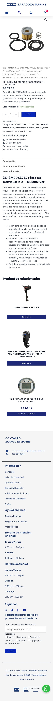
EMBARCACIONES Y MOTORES (22, 68)
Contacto (10, 471)
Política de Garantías (15, 498)
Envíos (8, 504)
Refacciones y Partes (24, 128)
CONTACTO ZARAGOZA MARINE (17, 439)
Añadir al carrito (28, 114)
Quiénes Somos (12, 482)
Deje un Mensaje (13, 516)
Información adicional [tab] (14, 166)
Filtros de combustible (26, 74)
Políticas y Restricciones (17, 493)
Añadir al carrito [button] (26, 414)
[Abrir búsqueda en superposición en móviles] (19, 12)
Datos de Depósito (14, 488)
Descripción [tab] (9, 161)
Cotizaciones (11, 526)
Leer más (26, 317)
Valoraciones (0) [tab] (11, 171)
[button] (6, 12)
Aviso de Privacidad (14, 477)
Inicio (5, 68)
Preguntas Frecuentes (16, 521)
